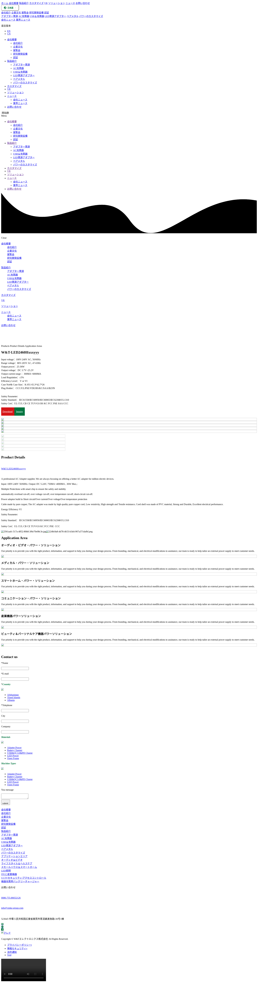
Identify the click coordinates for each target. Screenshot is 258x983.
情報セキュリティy (17, 948)
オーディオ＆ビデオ (12, 860)
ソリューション (56, 3)
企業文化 (16, 12)
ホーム (4, 3)
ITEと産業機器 (9, 874)
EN (8, 31)
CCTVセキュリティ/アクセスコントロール (23, 878)
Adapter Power (14, 747)
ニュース (70, 3)
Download (8, 411)
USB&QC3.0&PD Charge (20, 753)
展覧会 (25, 12)
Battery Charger (14, 750)
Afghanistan (13, 694)
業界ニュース (23, 20)
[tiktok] (2, 929)
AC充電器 (24, 16)
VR (46, 3)
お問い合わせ (83, 3)
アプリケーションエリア (14, 856)
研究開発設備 (36, 12)
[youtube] (2, 924)
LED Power (13, 755)
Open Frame (13, 758)
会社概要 (14, 3)
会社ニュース (8, 20)
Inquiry (19, 411)
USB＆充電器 (37, 16)
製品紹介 (24, 3)
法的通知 (12, 952)
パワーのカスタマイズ (91, 16)
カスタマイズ (36, 3)
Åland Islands (13, 697)
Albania (11, 700)
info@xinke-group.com (12, 908)
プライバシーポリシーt (19, 945)
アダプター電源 (9, 16)
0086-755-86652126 (11, 898)
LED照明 (6, 870)
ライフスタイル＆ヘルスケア (16, 863)
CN (9, 33)
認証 (46, 12)
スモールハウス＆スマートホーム (19, 867)
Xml (9, 955)
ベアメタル (73, 16)
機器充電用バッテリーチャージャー (20, 881)
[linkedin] (2, 927)
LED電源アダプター (55, 16)
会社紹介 (6, 12)
